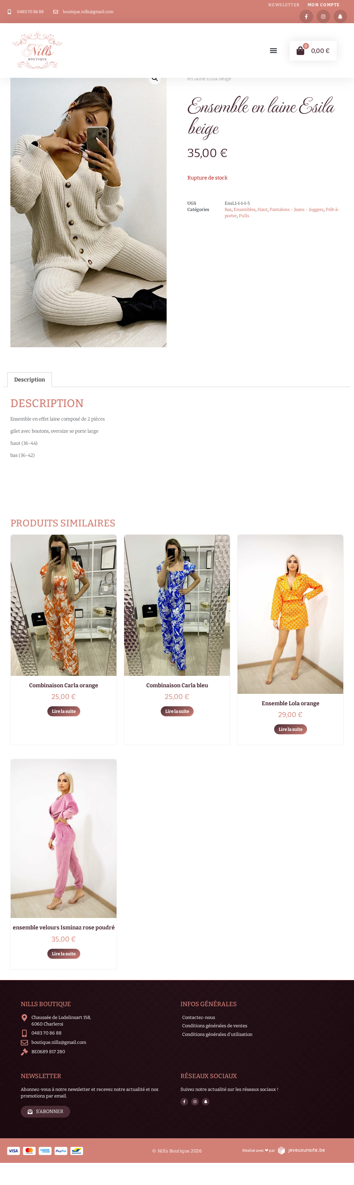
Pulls (244, 215)
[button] (273, 50)
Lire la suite (64, 711)
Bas (228, 209)
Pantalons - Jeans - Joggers (297, 209)
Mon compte (324, 4)
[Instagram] (323, 16)
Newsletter (284, 4)
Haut (263, 209)
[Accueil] (37, 50)
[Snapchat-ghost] (340, 16)
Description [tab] (29, 379)
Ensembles (244, 209)
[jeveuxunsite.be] (301, 1150)
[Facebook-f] (306, 16)
